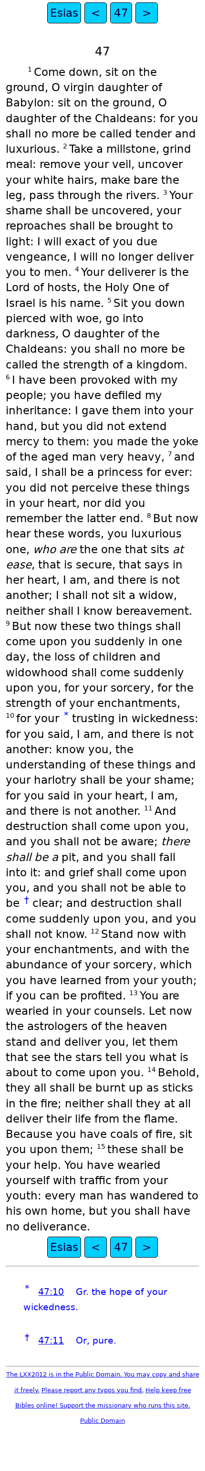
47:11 (51, 1340)
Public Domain (102, 1420)
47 (121, 13)
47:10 (51, 1292)
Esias (64, 13)
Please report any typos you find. (92, 1390)
